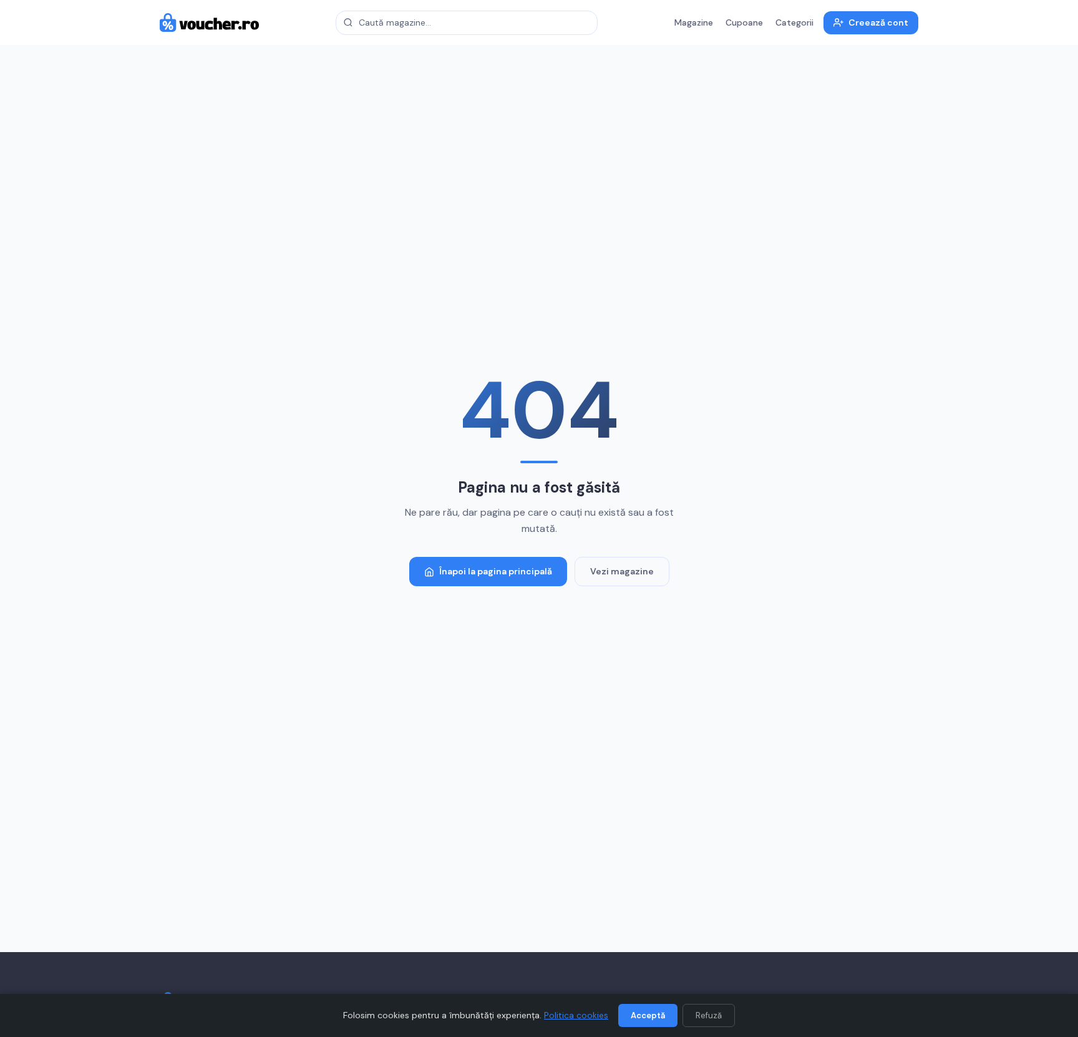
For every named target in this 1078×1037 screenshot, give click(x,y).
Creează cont (878, 22)
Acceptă (648, 1015)
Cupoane (744, 22)
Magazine (693, 22)
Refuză (709, 1015)
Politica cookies (576, 1015)
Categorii (794, 22)
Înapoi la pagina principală (495, 571)
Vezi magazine (622, 571)
